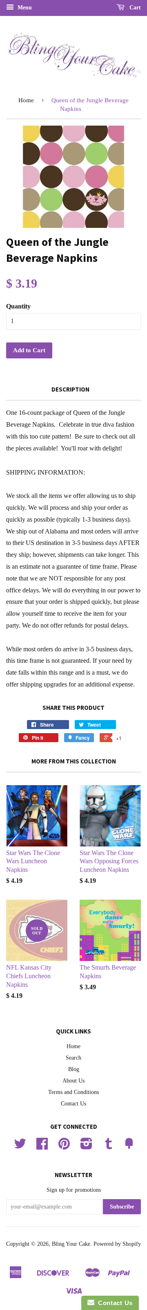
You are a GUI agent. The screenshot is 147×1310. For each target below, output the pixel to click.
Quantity (18, 306)
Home (26, 100)
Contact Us (73, 1104)
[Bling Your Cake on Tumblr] (108, 1146)
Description (70, 389)
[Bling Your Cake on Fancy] (129, 1146)
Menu (24, 8)
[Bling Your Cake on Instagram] (86, 1146)
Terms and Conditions (73, 1092)
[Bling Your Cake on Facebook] (42, 1146)
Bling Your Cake (71, 1244)
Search (73, 1058)
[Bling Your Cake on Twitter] (20, 1146)
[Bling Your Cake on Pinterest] (64, 1146)
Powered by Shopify (117, 1244)
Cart (134, 8)
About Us (73, 1081)
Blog (73, 1069)
